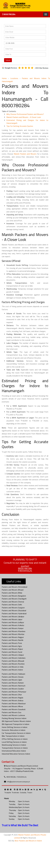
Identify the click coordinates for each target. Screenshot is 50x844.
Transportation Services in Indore (15, 747)
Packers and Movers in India (12, 666)
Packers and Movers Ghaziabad (14, 610)
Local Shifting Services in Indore (14, 742)
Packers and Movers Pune (12, 643)
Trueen (29, 792)
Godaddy (23, 792)
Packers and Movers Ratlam (13, 682)
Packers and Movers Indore (12, 669)
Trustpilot (8, 792)
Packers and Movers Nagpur (13, 637)
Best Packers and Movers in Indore (28, 840)
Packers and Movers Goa (11, 712)
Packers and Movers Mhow (12, 706)
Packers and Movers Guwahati (13, 709)
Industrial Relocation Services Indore (16, 753)
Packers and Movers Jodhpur (13, 622)
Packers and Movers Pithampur (14, 691)
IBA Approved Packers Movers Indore (16, 721)
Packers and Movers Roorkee (13, 663)
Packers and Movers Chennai (13, 601)
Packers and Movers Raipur (12, 649)
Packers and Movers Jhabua (12, 700)
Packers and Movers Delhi (12, 604)
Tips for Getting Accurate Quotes (19, 126)
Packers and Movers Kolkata (13, 625)
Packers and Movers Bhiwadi (13, 661)
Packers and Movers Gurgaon (13, 607)
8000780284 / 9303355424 (17, 777)
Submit (8, 60)
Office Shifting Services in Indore (15, 739)
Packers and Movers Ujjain (12, 679)
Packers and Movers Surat (12, 652)
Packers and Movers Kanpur (12, 628)
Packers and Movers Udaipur (13, 655)
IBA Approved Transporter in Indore (15, 724)
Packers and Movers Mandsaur (14, 703)
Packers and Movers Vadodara (13, 658)
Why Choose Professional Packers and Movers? (25, 114)
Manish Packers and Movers (25, 153)
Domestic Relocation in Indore (13, 730)
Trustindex (15, 792)
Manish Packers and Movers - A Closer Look (23, 117)
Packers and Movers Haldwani (13, 673)
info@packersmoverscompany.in (18, 781)
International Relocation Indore (14, 750)
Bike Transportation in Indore (13, 736)
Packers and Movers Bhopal (12, 589)
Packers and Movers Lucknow (13, 715)
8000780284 (9, 14)
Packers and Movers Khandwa (13, 631)
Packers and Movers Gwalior (13, 688)
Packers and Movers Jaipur (12, 619)
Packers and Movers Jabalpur (13, 616)
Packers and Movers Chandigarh (14, 598)
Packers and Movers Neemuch (13, 685)
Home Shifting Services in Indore (14, 727)
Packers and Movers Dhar (12, 694)
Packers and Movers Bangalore (14, 595)
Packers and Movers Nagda (12, 697)
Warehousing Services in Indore (14, 744)
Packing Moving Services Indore (14, 718)
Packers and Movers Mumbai (13, 634)
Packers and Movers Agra (12, 646)
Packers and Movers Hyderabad (14, 613)
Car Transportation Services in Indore (16, 733)
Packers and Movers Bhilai (12, 592)
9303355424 (25, 571)
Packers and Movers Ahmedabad (14, 586)
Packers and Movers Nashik (12, 640)
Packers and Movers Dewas (12, 676)
